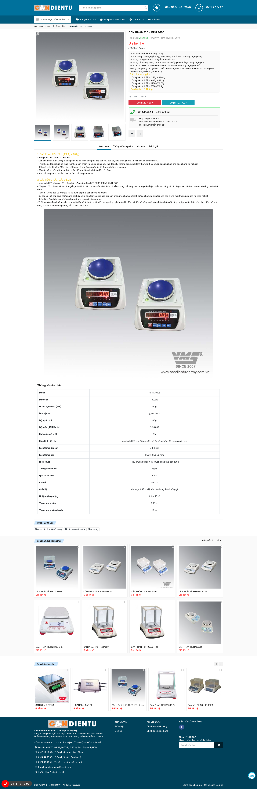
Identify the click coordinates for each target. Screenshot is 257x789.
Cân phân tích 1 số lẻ (56, 26)
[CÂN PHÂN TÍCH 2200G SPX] (57, 623)
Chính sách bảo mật (192, 785)
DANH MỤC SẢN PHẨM (53, 19)
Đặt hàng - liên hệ (137, 97)
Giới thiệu (104, 146)
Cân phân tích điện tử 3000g (50, 529)
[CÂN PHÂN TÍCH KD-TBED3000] (57, 567)
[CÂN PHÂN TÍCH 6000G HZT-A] (200, 567)
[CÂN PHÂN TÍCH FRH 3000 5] (117, 132)
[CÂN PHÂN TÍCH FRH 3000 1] (80, 76)
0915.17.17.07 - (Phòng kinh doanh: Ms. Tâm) (60, 752)
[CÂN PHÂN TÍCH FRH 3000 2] (61, 132)
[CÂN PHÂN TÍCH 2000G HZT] (152, 623)
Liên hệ (118, 731)
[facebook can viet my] (181, 727)
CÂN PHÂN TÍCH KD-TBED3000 (50, 591)
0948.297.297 (145, 102)
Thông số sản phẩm (123, 146)
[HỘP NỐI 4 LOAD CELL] (90, 686)
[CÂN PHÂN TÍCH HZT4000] (104, 623)
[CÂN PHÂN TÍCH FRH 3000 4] (98, 132)
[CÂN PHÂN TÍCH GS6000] (200, 623)
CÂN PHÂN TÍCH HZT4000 (96, 647)
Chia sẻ (141, 146)
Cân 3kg (94, 529)
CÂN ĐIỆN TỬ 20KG (44, 705)
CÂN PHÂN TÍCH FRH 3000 (80, 26)
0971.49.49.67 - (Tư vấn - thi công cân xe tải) (60, 762)
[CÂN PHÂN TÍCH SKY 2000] (152, 567)
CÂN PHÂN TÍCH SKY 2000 (143, 591)
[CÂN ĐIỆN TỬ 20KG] (52, 686)
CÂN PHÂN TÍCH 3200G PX (162, 705)
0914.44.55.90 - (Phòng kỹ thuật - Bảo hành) (59, 757)
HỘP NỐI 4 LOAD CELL (84, 705)
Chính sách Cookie (213, 785)
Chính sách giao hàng (157, 731)
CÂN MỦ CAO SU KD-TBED (200, 705)
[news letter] (218, 745)
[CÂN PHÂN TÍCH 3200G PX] (167, 686)
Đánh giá (153, 146)
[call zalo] (252, 775)
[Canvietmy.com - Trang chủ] (53, 8)
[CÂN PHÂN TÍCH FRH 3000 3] (79, 132)
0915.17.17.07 (178, 102)
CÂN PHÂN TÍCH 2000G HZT (144, 647)
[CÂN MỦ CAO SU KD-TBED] (205, 686)
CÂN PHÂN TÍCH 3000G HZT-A (97, 591)
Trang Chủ (38, 26)
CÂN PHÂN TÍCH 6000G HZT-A (193, 591)
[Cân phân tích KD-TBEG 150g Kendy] (128, 686)
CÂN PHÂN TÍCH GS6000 (190, 647)
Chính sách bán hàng (157, 726)
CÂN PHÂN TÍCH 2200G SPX (49, 647)
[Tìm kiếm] (145, 8)
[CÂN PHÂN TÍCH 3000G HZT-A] (104, 567)
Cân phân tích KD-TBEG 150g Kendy (128, 705)
